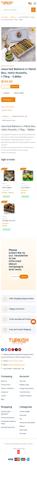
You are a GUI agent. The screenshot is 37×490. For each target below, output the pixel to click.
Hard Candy (23, 430)
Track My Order (25, 392)
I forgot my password (27, 388)
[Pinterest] (19, 349)
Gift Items (23, 433)
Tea (21, 419)
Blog (2, 399)
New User (23, 381)
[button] (25, 196)
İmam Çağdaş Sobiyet (6, 187)
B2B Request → (8, 100)
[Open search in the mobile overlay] (18, 10)
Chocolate (23, 415)
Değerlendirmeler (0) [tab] (19, 116)
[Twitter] (5, 349)
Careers (3, 396)
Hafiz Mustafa (10, 66)
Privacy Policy (5, 385)
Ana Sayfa (4, 17)
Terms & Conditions (7, 388)
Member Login (24, 385)
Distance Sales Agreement (6, 413)
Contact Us (4, 392)
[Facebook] (2, 349)
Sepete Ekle (15, 86)
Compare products (26, 396)
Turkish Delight (25, 411)
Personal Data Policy (8, 427)
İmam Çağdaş (5, 185)
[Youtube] (9, 349)
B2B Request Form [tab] (8, 120)
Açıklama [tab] (5, 116)
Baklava (13, 17)
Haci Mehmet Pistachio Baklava (27, 187)
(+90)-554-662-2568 (15, 361)
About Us (4, 381)
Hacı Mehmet (24, 185)
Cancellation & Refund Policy (8, 422)
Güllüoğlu (4, 218)
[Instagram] (12, 349)
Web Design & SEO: (19, 448)
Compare (6, 93)
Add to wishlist (19, 93)
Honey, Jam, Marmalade (27, 422)
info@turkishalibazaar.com (16, 365)
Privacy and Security (7, 417)
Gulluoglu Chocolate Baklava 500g (9, 220)
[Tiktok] (16, 349)
